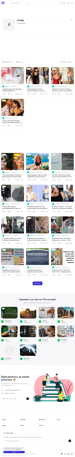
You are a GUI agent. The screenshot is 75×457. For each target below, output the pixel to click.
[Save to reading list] (21, 94)
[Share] (71, 19)
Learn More (18, 449)
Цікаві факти (42, 419)
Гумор (4, 68)
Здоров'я (4, 425)
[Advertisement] (37, 10)
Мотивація (23, 419)
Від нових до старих (66, 62)
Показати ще (37, 283)
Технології (41, 425)
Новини (4, 419)
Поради (22, 425)
